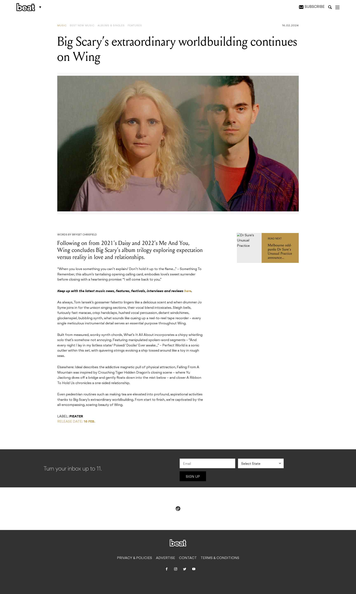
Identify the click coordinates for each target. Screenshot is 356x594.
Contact (188, 558)
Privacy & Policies (134, 558)
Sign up (193, 477)
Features (135, 25)
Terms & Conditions (220, 558)
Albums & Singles (111, 25)
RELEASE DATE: (76, 421)
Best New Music (82, 25)
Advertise (165, 558)
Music (62, 25)
